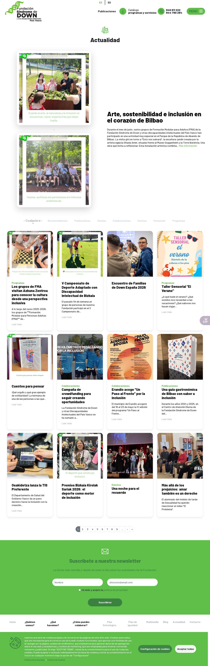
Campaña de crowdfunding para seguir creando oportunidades (76, 395)
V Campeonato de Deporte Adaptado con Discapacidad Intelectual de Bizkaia (79, 289)
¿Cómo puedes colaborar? (81, 623)
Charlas (101, 220)
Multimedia (152, 621)
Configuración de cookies (155, 648)
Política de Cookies (56, 660)
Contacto (195, 621)
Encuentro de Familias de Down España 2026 (129, 285)
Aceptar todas (185, 648)
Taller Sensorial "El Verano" (176, 288)
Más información (188, 145)
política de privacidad (115, 589)
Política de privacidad (34, 660)
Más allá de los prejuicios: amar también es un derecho (179, 489)
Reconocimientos (58, 220)
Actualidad (179, 621)
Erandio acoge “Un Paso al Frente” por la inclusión (128, 393)
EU (109, 2)
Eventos (142, 220)
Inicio (13, 621)
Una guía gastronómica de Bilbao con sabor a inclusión (179, 393)
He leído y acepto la (104, 589)
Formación (160, 220)
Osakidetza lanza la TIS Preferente (29, 487)
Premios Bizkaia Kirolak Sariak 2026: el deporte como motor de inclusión (80, 491)
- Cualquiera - (33, 220)
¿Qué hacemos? (53, 623)
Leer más (17, 324)
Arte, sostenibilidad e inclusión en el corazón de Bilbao (154, 117)
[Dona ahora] (205, 320)
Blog (165, 621)
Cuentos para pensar (28, 386)
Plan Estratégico (109, 623)
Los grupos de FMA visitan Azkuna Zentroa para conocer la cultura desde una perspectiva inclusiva (30, 294)
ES (100, 2)
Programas (178, 220)
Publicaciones (107, 11)
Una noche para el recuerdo (125, 490)
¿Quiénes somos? (30, 623)
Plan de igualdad (132, 623)
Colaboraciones (122, 220)
